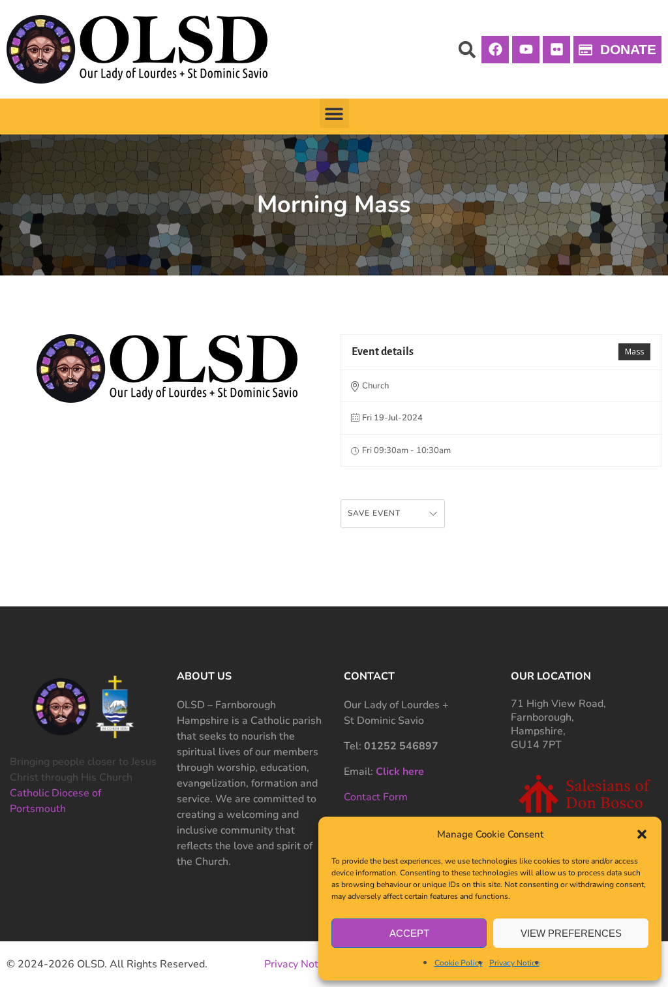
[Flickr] (556, 49)
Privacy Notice (514, 963)
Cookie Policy (458, 963)
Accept (409, 933)
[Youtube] (525, 49)
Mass (634, 351)
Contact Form (376, 797)
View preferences (571, 933)
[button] (641, 834)
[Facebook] (495, 49)
